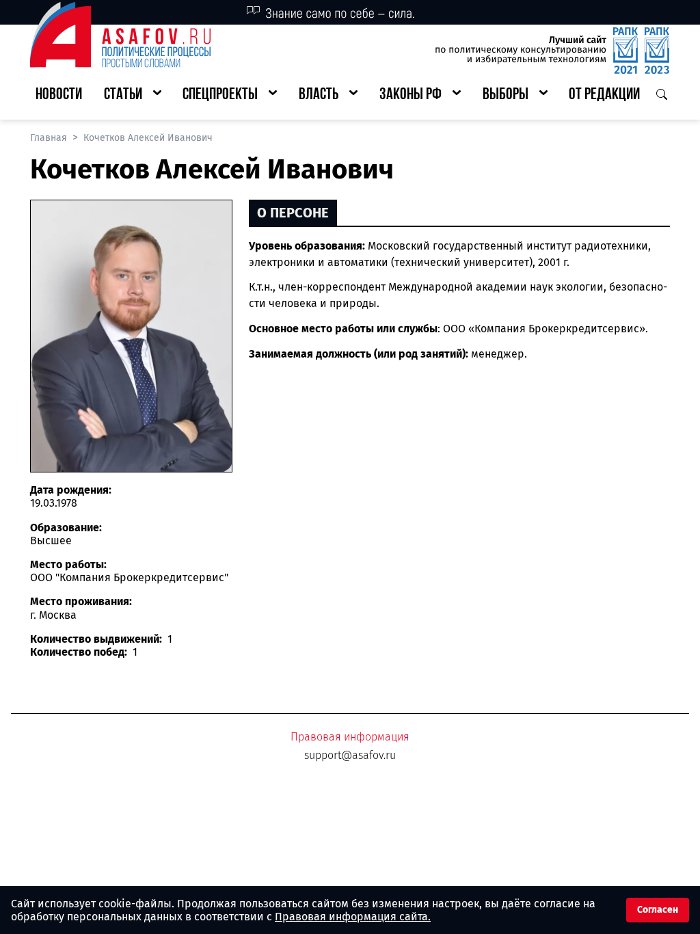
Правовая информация (350, 736)
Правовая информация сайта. (353, 916)
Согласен (657, 910)
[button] (132, 95)
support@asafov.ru (350, 755)
